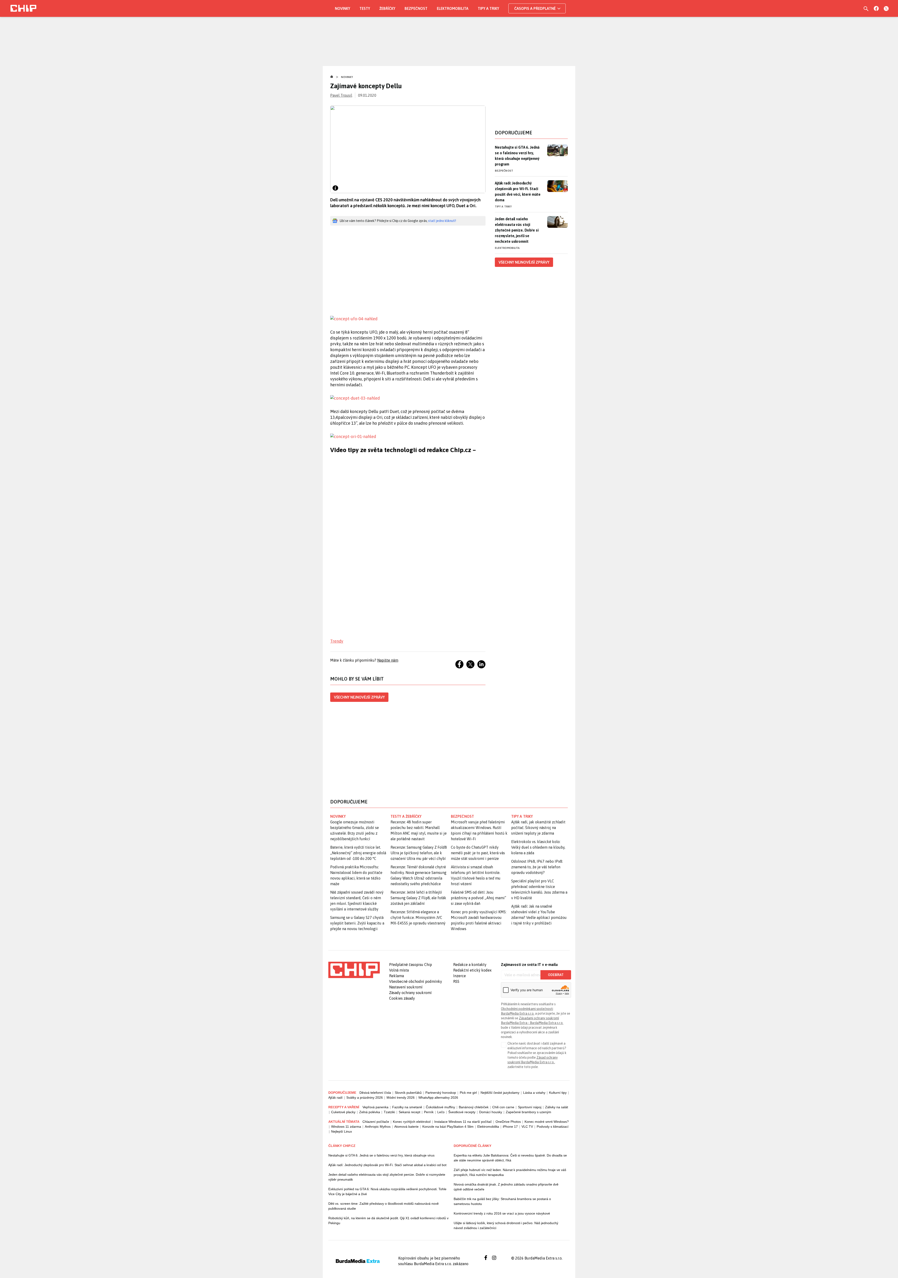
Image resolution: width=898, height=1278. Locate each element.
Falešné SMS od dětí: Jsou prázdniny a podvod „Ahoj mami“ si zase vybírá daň (478, 898)
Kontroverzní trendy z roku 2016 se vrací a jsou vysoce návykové (502, 1213)
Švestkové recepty (461, 1112)
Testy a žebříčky (406, 816)
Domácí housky (490, 1112)
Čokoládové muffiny (440, 1107)
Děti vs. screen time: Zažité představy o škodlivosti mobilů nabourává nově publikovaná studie (383, 1206)
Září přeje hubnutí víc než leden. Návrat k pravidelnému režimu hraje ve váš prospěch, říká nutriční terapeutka (510, 1172)
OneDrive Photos (508, 1121)
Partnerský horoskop (440, 1092)
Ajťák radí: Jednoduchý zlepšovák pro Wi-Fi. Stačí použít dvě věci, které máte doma (517, 191)
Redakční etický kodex (472, 970)
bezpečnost (462, 816)
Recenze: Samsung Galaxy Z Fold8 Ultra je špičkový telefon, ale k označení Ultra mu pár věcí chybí (419, 853)
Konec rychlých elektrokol (412, 1121)
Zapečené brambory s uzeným (528, 1112)
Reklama (396, 976)
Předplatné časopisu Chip (410, 964)
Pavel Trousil (341, 95)
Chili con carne (503, 1107)
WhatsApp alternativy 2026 (438, 1097)
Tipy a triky (488, 8)
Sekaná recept (409, 1112)
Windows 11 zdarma (346, 1126)
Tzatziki (389, 1112)
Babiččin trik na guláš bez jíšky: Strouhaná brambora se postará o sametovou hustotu (502, 1201)
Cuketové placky (343, 1112)
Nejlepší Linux (341, 1131)
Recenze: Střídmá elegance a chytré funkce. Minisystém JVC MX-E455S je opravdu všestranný (418, 917)
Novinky (342, 8)
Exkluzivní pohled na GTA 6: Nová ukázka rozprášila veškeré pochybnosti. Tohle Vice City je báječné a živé (387, 1191)
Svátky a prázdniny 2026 (364, 1097)
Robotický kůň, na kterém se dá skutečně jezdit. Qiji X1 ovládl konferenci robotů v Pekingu (388, 1220)
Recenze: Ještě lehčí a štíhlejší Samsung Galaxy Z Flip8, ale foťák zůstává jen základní (418, 898)
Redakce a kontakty (469, 964)
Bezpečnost (416, 8)
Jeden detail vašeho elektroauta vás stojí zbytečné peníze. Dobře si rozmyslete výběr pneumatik (386, 1177)
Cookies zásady (402, 998)
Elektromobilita (452, 8)
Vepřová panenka (375, 1107)
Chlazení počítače (375, 1121)
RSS (456, 981)
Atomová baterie (406, 1126)
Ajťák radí (335, 1097)
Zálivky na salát (556, 1107)
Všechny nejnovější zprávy (359, 697)
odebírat (556, 975)
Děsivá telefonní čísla (375, 1092)
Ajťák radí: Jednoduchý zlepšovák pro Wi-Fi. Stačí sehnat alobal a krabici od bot (387, 1165)
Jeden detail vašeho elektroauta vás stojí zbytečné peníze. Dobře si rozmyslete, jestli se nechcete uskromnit (516, 230)
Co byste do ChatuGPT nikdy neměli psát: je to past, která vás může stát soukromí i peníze (478, 853)
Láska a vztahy (534, 1092)
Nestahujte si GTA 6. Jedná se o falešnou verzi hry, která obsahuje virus (381, 1155)
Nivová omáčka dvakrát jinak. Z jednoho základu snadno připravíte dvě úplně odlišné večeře (506, 1186)
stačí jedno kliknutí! (442, 221)
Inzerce (459, 976)
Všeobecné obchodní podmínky (415, 981)
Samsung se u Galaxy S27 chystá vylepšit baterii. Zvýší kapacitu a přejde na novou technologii (357, 923)
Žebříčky (387, 8)
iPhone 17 (510, 1126)
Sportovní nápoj (529, 1107)
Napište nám (387, 660)
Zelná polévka (369, 1112)
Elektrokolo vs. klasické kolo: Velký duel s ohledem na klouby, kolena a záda (538, 847)
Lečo (441, 1112)
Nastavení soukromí (406, 987)
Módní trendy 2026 (401, 1097)
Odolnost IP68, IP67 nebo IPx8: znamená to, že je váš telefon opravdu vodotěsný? (537, 867)
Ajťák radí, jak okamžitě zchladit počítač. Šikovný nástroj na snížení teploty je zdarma (538, 827)
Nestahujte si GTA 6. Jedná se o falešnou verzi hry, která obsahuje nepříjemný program (517, 155)
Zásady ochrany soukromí (410, 993)
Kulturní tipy (558, 1092)
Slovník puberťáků (408, 1092)
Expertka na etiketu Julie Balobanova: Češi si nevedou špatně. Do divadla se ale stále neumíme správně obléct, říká (510, 1157)
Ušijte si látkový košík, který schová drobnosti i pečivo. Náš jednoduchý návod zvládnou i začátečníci (506, 1225)
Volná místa (399, 970)
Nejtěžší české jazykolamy (500, 1092)
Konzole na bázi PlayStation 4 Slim (448, 1126)
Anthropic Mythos (378, 1126)
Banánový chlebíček (474, 1107)
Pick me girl (468, 1092)
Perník (429, 1112)
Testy (364, 8)
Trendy (336, 641)
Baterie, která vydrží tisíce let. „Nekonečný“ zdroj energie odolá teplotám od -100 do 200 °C (358, 853)
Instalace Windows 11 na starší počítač (463, 1121)
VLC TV (527, 1126)
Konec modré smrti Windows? (547, 1121)
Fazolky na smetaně (407, 1107)
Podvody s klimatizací (552, 1126)
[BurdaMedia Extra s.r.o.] (354, 970)
